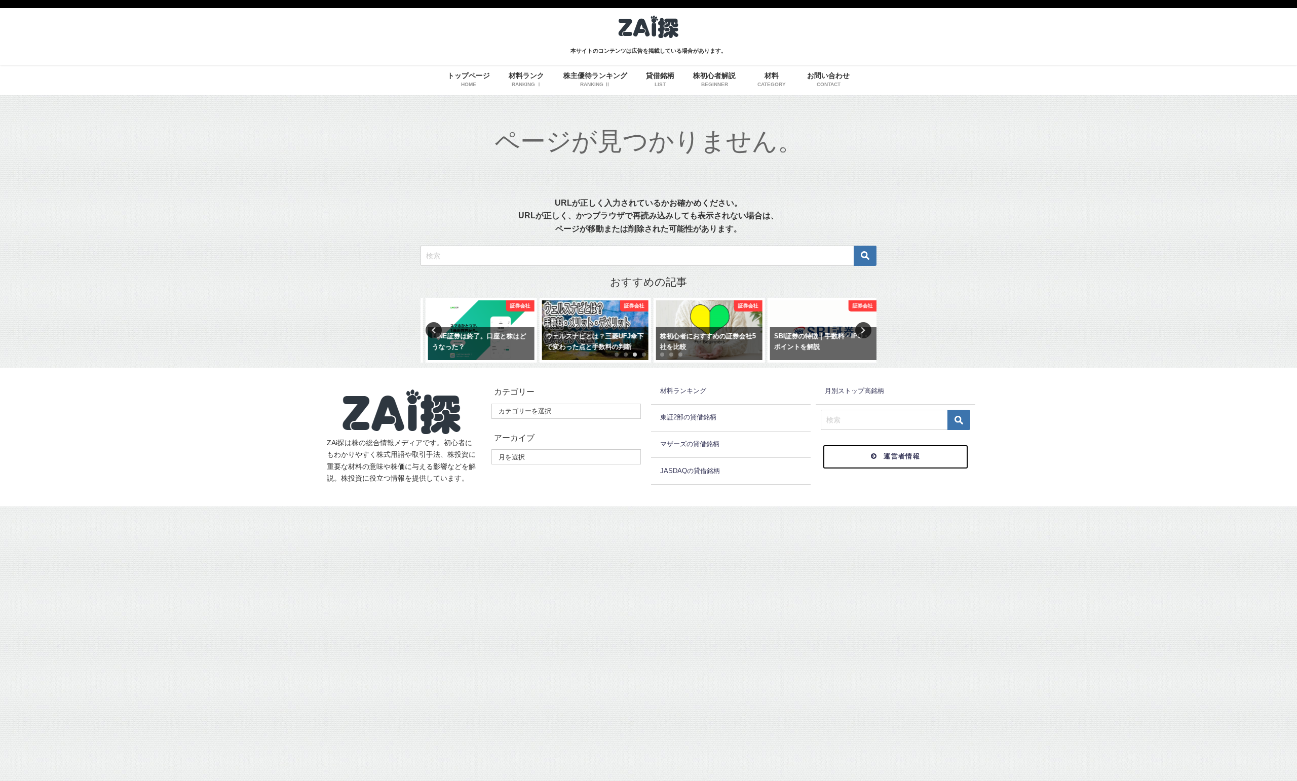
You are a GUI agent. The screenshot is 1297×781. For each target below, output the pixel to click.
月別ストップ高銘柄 (854, 390)
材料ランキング (683, 390)
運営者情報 (902, 456)
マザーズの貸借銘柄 (689, 444)
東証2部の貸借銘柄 (688, 417)
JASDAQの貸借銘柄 (690, 470)
